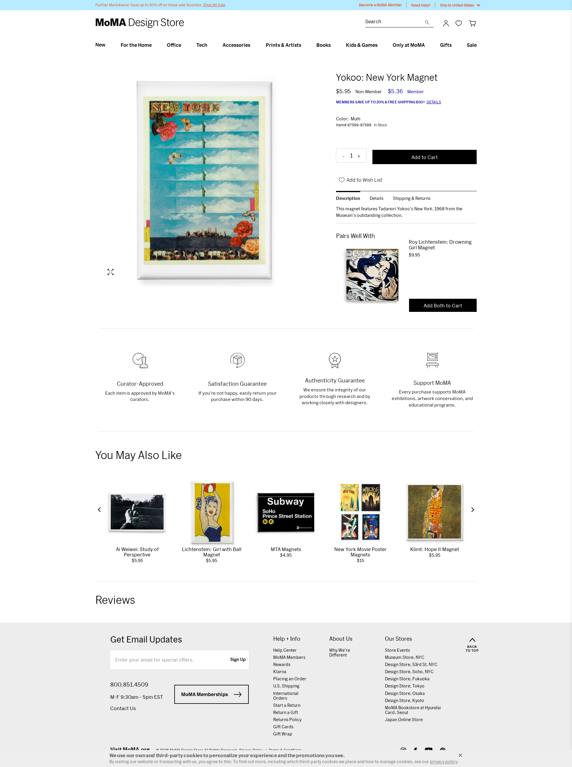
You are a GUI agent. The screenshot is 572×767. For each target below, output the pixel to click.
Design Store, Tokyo (405, 685)
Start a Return (286, 705)
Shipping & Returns (411, 198)
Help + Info (286, 639)
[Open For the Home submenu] (154, 45)
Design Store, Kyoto (404, 700)
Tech (201, 45)
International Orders (286, 696)
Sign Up (238, 660)
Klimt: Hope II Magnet (434, 549)
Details (434, 102)
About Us (340, 639)
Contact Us (123, 708)
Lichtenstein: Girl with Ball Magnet (211, 551)
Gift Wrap (282, 733)
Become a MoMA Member (380, 5)
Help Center (285, 650)
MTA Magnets (286, 549)
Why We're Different (339, 652)
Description (348, 198)
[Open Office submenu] (184, 45)
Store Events (397, 650)
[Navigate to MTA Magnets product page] (286, 512)
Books (323, 45)
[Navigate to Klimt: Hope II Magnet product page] (434, 512)
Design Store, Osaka (405, 693)
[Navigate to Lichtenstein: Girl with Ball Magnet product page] (212, 512)
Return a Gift (285, 712)
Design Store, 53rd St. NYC (411, 664)
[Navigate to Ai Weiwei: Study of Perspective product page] (137, 512)
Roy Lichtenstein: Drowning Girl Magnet (440, 244)
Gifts (446, 45)
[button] (99, 510)
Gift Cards (283, 726)
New (100, 44)
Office (174, 45)
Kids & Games (361, 45)
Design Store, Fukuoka (407, 678)
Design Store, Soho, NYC (409, 671)
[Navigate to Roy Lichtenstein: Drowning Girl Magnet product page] (372, 275)
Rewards (281, 664)
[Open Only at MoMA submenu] (427, 45)
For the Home (136, 45)
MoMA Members (289, 657)
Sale (472, 45)
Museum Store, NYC (404, 657)
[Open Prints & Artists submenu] (304, 45)
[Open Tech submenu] (210, 45)
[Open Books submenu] (333, 45)
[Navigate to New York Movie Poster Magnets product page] (360, 512)
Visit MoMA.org (130, 749)
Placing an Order (289, 678)
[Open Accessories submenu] (253, 45)
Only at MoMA (409, 45)
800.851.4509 (129, 684)
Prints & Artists (283, 45)
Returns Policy (287, 719)
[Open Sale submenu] (479, 45)
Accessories (236, 45)
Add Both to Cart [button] (443, 305)
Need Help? (420, 5)
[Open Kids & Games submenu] (380, 45)
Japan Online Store (404, 719)
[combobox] (395, 22)
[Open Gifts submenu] (454, 45)
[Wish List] (458, 23)
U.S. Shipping (286, 685)
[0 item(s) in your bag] (472, 23)
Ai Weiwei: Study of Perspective (137, 551)
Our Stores (398, 639)
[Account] (446, 23)
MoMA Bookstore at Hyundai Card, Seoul (413, 710)
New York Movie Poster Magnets (360, 551)
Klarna (279, 671)
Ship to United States (457, 5)
